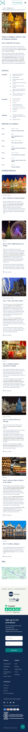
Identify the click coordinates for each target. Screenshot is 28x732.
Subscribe (14, 650)
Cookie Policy (18, 669)
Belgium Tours (10, 8)
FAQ (16, 664)
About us (6, 685)
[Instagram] (7, 702)
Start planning (17, 2)
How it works (7, 676)
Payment (17, 674)
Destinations (7, 664)
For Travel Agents (9, 693)
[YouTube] (13, 702)
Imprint (6, 690)
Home (4, 8)
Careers (6, 688)
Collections (7, 666)
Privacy (17, 666)
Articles (6, 669)
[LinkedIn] (10, 702)
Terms (16, 672)
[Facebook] (4, 702)
